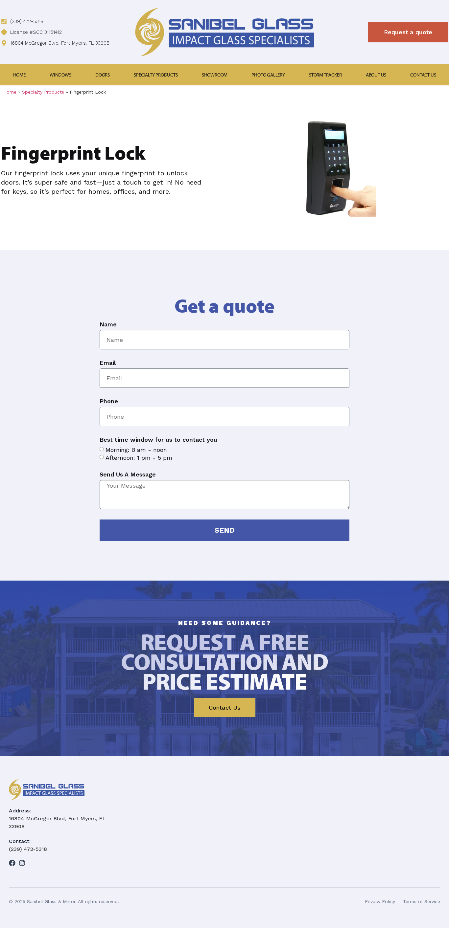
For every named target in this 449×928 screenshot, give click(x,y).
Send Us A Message (128, 475)
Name (108, 324)
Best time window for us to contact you (158, 440)
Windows (60, 75)
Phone (109, 401)
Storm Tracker (325, 75)
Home (19, 75)
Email (108, 363)
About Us (376, 75)
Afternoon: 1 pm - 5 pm (139, 457)
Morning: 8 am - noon (136, 449)
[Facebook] (12, 863)
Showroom (214, 75)
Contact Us (423, 75)
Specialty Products (155, 75)
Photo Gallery (268, 75)
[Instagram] (22, 863)
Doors (102, 75)
